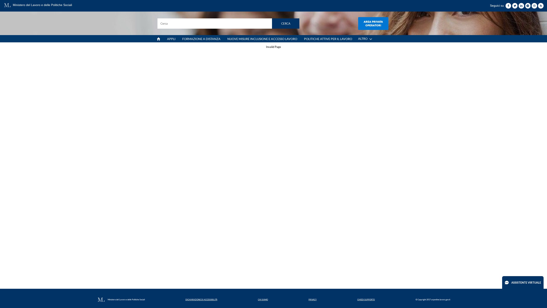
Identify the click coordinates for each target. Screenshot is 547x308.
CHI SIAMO (263, 299)
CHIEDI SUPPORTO (366, 299)
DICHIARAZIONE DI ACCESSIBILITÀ (201, 299)
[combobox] (228, 23)
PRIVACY (313, 299)
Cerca (285, 23)
